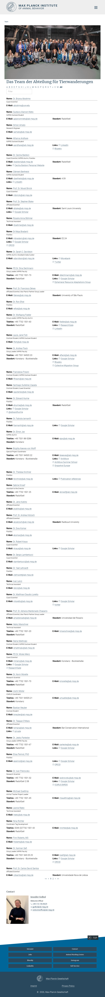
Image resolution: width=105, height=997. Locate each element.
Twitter (58, 262)
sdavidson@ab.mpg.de (23, 258)
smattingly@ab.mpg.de (24, 648)
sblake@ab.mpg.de (22, 208)
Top (95, 937)
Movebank (65, 258)
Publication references (71, 479)
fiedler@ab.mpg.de (68, 322)
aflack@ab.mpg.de (68, 355)
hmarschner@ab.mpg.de (71, 631)
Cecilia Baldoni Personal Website (29, 165)
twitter (57, 605)
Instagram (75, 960)
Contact (75, 949)
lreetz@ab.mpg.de (21, 815)
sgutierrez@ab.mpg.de (23, 392)
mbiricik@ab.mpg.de (22, 195)
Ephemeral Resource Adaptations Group (73, 282)
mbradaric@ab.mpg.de (23, 238)
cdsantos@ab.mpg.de (23, 875)
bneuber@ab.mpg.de (22, 714)
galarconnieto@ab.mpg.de (25, 119)
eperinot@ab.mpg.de (22, 761)
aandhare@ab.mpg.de (23, 145)
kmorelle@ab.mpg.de (69, 681)
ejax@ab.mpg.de (67, 438)
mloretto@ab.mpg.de (23, 601)
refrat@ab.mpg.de (21, 308)
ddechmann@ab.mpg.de (71, 275)
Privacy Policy (68, 986)
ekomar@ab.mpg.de (22, 535)
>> (58, 879)
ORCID (11, 245)
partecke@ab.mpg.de (69, 744)
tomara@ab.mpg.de (22, 728)
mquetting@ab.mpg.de (70, 798)
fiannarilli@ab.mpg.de (23, 425)
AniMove (65, 459)
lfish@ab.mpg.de (21, 342)
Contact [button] (10, 891)
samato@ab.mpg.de (22, 132)
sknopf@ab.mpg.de (68, 492)
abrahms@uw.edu (21, 105)
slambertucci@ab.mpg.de (25, 561)
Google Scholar (21, 212)
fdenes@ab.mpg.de (22, 295)
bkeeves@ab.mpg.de (69, 455)
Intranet (30, 949)
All (61, 87)
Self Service (74, 966)
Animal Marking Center (75, 955)
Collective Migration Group (67, 365)
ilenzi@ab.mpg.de (21, 588)
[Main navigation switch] (95, 7)
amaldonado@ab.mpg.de (24, 618)
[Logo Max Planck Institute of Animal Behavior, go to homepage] (48, 7)
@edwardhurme (16, 412)
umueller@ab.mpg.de (69, 698)
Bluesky (58, 148)
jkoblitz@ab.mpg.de (22, 509)
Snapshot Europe (62, 465)
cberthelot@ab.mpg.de (23, 178)
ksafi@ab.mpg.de (67, 855)
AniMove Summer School (66, 462)
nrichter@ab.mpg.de (69, 828)
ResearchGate (67, 325)
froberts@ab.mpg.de (22, 842)
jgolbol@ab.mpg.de (40, 907)
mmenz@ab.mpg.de (22, 661)
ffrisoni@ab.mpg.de (22, 379)
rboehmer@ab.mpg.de (23, 225)
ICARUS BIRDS (61, 785)
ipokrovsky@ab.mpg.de (70, 778)
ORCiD (57, 764)
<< (46, 879)
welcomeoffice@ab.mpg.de (43, 910)
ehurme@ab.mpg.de (22, 405)
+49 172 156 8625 (40, 904)
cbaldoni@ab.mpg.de (23, 162)
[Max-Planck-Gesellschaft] (41, 979)
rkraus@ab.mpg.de (22, 548)
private (18, 731)
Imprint (33, 986)
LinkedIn (64, 145)
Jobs (30, 955)
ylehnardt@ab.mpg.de (23, 575)
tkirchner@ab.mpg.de (23, 479)
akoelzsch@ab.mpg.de (23, 522)
